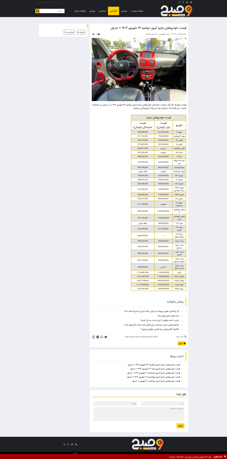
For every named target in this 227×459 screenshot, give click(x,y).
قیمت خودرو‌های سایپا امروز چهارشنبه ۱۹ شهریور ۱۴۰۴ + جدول (153, 377)
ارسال (180, 425)
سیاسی (124, 11)
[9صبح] (176, 10)
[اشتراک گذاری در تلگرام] (97, 337)
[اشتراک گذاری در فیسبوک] (93, 337)
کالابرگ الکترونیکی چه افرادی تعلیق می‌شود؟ (160, 329)
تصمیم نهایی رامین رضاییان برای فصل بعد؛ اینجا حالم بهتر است (151, 324)
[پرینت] (93, 34)
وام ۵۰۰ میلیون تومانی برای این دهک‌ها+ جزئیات (190, 456)
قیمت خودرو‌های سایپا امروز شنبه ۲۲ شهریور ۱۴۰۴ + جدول (155, 368)
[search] (37, 11)
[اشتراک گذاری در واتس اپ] (101, 337)
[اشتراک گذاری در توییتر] (105, 337)
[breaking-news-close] (224, 456)
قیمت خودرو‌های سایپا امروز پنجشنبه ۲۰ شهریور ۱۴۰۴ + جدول (153, 373)
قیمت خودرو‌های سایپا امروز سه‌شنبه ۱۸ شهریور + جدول (156, 381)
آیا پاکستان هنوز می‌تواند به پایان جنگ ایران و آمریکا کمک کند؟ (151, 311)
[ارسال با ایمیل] (99, 34)
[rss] (191, 2)
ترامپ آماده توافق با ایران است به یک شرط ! (159, 320)
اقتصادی (113, 11)
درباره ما (81, 32)
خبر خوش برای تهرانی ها (168, 315)
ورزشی (92, 11)
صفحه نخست (137, 11)
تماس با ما (69, 32)
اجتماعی (102, 11)
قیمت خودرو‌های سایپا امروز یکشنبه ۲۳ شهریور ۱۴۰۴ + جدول (154, 364)
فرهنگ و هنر (80, 11)
